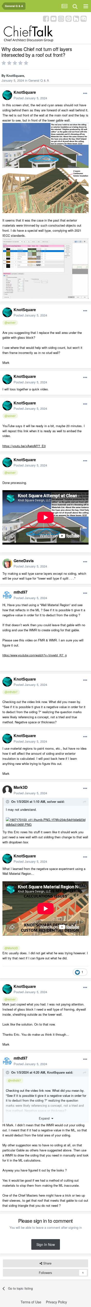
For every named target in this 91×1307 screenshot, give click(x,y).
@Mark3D (11, 948)
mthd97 (20, 592)
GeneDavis (24, 560)
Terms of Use (31, 1302)
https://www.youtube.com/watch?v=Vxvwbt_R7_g (34, 655)
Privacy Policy (56, 1302)
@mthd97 (11, 692)
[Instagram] (61, 18)
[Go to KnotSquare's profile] (7, 95)
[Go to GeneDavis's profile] (7, 563)
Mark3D (21, 787)
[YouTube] (53, 18)
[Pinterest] (69, 18)
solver (51, 801)
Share (46, 1263)
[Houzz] (76, 18)
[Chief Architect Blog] (84, 18)
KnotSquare (15, 75)
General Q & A (38, 80)
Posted (30, 98)
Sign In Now (45, 1244)
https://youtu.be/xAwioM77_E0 (24, 446)
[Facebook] (46, 18)
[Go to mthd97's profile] (7, 595)
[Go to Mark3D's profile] (7, 790)
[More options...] (85, 93)
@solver (10, 322)
